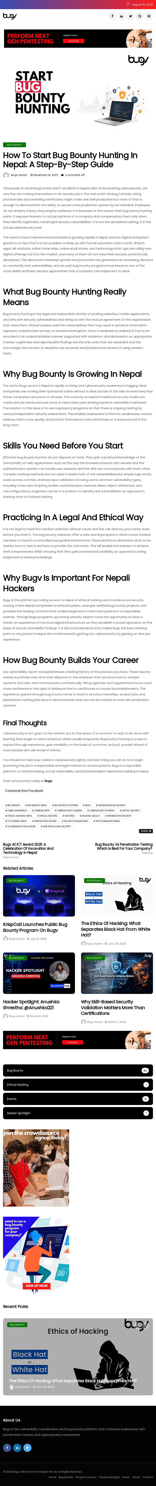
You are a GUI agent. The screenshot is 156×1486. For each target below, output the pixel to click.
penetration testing (45, 821)
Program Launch (86, 1477)
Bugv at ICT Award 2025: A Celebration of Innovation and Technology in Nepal (28, 850)
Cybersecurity (42, 810)
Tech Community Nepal (108, 821)
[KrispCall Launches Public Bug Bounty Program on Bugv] (39, 896)
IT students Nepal (17, 821)
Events (126, 1477)
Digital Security (131, 810)
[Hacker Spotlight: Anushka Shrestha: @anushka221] (39, 973)
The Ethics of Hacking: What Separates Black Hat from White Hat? (115, 929)
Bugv (48, 781)
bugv (88, 805)
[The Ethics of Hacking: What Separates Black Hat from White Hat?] (117, 895)
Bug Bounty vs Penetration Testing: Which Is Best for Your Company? (124, 848)
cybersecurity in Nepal (102, 810)
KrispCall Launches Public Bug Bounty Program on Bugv (35, 927)
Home (52, 1477)
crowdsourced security (111, 805)
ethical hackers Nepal (20, 815)
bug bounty (14, 805)
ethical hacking (48, 815)
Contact (148, 1477)
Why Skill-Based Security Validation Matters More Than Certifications (113, 1007)
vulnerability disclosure (22, 826)
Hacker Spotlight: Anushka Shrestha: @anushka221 (31, 1005)
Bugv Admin (19, 175)
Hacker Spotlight (42, 958)
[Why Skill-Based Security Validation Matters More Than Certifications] (117, 973)
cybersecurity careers (69, 810)
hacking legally (91, 815)
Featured (70, 815)
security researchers (76, 821)
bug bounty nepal (37, 805)
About (136, 1477)
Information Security (119, 815)
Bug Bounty (14, 144)
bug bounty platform (66, 805)
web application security (57, 826)
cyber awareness (17, 810)
